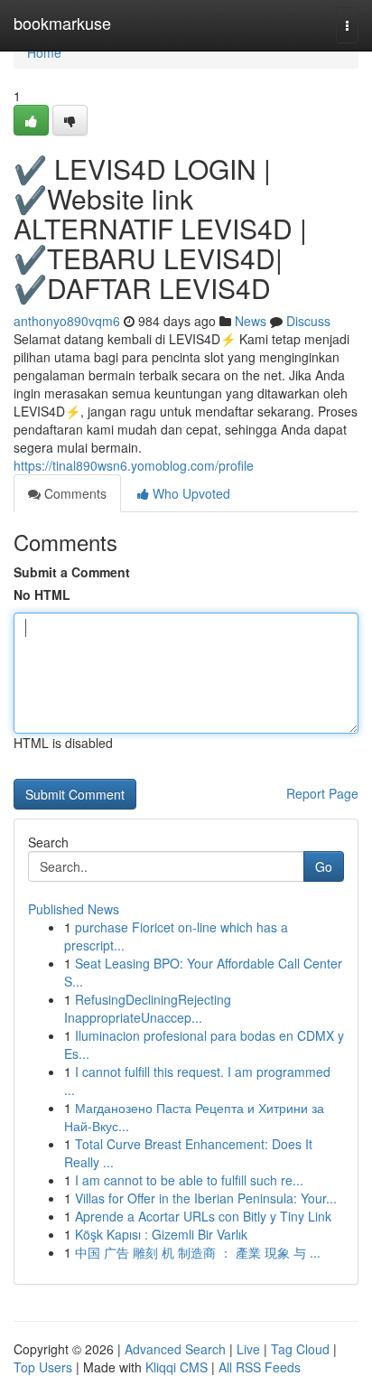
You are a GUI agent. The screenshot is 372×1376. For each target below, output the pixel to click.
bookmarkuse (62, 22)
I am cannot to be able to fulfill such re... (189, 1180)
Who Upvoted (189, 493)
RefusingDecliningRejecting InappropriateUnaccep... (147, 1008)
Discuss (308, 321)
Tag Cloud (300, 1349)
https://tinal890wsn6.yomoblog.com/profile (134, 465)
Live (248, 1349)
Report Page (322, 793)
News (250, 321)
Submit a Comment (72, 572)
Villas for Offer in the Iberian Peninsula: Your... (206, 1198)
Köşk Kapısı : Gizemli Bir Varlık (161, 1234)
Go (323, 866)
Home (44, 52)
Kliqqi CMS (176, 1367)
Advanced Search (175, 1349)
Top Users (43, 1367)
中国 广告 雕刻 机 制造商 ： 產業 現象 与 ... (198, 1252)
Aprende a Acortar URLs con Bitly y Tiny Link (203, 1216)
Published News (73, 909)
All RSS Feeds (260, 1367)
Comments (74, 493)
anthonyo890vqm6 (67, 321)
